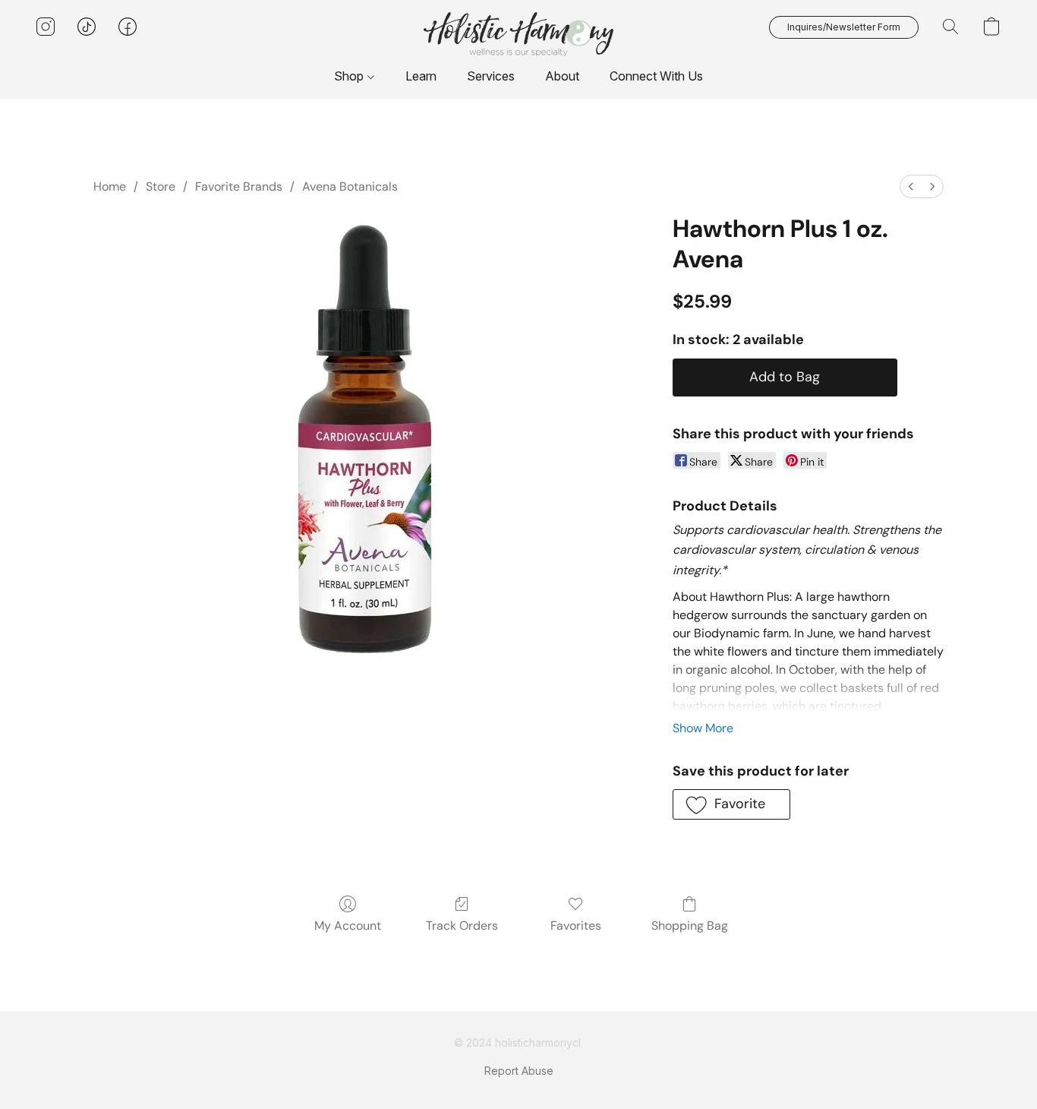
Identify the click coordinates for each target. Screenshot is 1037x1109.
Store (160, 186)
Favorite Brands (238, 186)
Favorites (575, 926)
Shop (350, 76)
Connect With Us (656, 76)
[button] (518, 34)
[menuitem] (911, 186)
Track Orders (462, 926)
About (562, 76)
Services (491, 76)
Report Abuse (518, 1070)
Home (109, 186)
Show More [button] (703, 728)
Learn (421, 76)
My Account (347, 926)
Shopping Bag (689, 926)
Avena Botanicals (350, 186)
